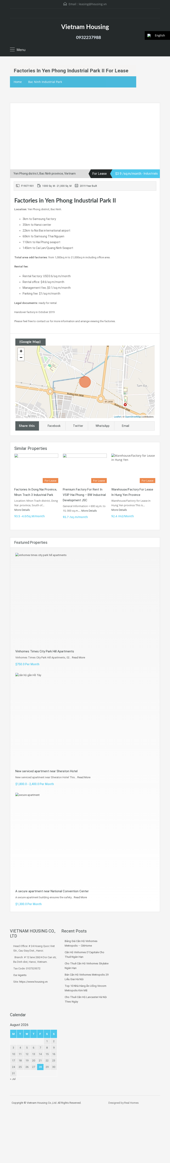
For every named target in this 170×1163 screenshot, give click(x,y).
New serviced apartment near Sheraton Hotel (46, 771)
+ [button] (21, 351)
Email (125, 425)
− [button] (21, 357)
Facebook (54, 425)
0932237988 (88, 37)
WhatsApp (102, 425)
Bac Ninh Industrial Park (45, 82)
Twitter (78, 425)
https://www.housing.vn (33, 981)
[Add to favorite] (18, 112)
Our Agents (20, 975)
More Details (22, 510)
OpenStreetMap (133, 416)
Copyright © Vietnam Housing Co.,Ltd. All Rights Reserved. (46, 1102)
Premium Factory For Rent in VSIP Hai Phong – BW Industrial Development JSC (84, 495)
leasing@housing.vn (93, 4)
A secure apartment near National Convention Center (52, 891)
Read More (78, 657)
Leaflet (117, 416)
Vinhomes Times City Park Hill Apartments (44, 651)
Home (18, 82)
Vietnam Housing (85, 27)
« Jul (13, 1078)
